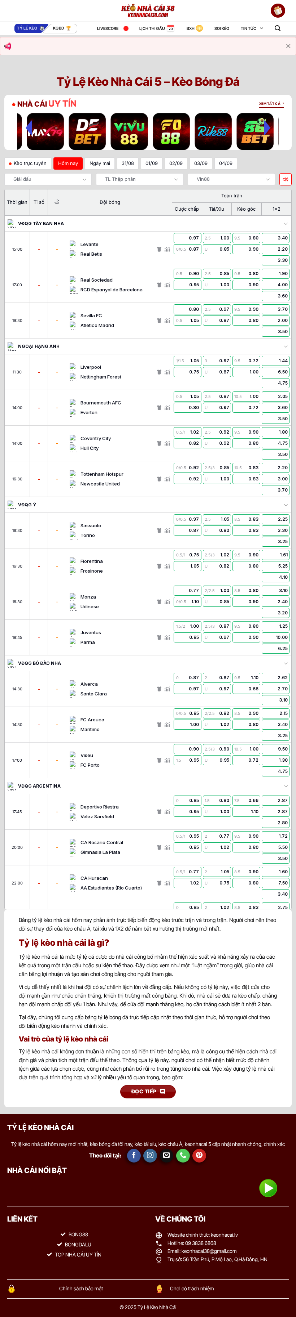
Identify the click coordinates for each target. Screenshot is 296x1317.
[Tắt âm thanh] (285, 179)
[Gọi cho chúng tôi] (183, 1156)
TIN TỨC (248, 28)
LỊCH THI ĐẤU (152, 28)
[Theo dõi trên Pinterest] (199, 1156)
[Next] (267, 127)
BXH (191, 28)
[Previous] (28, 127)
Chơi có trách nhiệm (192, 1288)
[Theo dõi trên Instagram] (150, 1156)
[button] (277, 28)
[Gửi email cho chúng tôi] (167, 1156)
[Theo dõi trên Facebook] (134, 1156)
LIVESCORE (107, 28)
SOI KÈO (221, 28)
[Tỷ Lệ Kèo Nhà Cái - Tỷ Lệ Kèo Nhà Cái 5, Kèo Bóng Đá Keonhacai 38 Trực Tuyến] (148, 10)
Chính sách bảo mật (81, 1288)
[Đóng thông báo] (288, 46)
